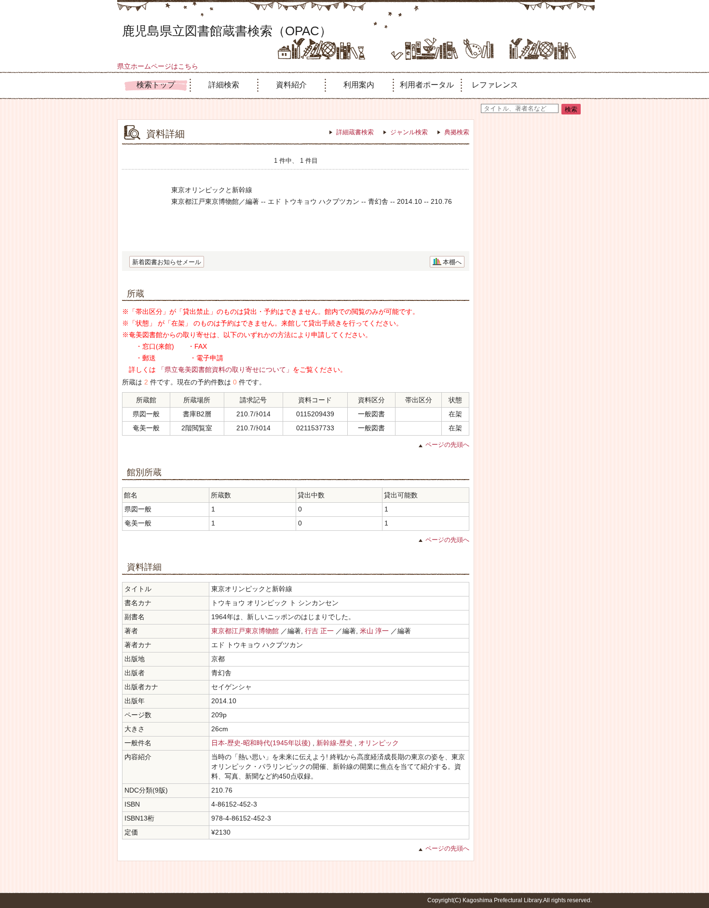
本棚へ (452, 262)
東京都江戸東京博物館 (245, 631)
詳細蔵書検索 (355, 132)
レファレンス (495, 85)
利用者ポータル (427, 85)
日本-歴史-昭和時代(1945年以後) (261, 743)
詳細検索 (223, 85)
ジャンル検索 (409, 132)
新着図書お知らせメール (166, 262)
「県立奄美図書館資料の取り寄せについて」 (225, 369)
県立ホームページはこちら (157, 66)
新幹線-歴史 (334, 743)
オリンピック (378, 743)
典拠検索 (456, 132)
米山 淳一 (374, 631)
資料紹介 (291, 85)
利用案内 (358, 85)
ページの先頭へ (447, 444)
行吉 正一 (319, 631)
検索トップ (155, 85)
